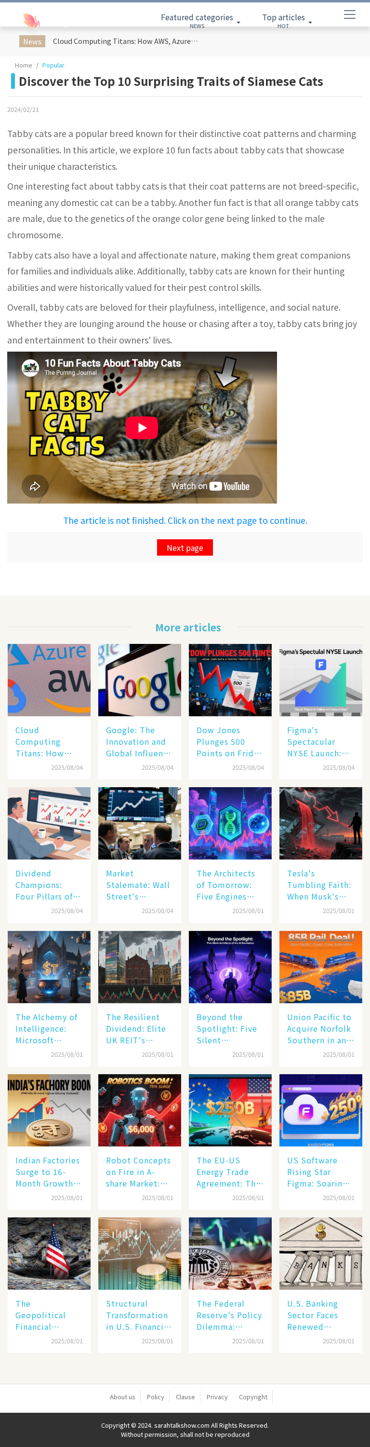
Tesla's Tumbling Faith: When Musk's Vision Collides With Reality (319, 884)
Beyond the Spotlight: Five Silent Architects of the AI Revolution (230, 1028)
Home (23, 64)
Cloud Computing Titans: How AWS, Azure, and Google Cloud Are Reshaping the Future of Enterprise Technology (127, 41)
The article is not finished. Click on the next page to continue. (185, 520)
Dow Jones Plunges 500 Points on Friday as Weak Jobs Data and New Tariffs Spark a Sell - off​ (230, 741)
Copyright (253, 1396)
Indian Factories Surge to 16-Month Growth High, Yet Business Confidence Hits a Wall (47, 1171)
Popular (53, 64)
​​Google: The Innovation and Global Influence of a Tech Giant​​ (139, 741)
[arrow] (48, 21)
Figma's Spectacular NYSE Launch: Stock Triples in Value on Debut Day (319, 741)
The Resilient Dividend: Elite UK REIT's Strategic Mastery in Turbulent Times (136, 1028)
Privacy (217, 1396)
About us (122, 1396)
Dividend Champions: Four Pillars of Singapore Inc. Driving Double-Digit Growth (47, 884)
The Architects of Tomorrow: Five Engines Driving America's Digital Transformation (228, 884)
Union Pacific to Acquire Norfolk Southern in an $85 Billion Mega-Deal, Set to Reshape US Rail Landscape (319, 1028)
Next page (185, 547)
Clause (185, 1396)
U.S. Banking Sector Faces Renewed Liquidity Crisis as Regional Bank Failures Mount (318, 1314)
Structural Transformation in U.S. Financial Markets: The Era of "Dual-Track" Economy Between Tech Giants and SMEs (139, 1314)
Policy (155, 1396)
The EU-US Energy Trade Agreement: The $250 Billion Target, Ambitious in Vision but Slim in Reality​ (229, 1171)
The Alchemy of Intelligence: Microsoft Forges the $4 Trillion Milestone (46, 1028)
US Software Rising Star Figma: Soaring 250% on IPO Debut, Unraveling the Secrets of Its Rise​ (317, 1171)
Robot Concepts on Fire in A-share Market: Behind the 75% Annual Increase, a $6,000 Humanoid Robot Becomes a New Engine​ (139, 1171)
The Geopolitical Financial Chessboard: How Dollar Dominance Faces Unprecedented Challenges (46, 1314)
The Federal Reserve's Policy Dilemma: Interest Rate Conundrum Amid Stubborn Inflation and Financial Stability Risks (229, 1314)
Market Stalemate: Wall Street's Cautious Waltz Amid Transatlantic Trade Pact (138, 884)
